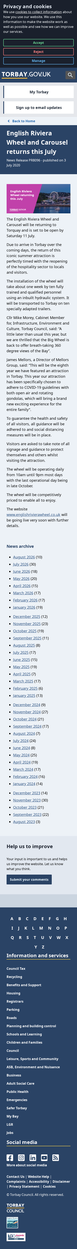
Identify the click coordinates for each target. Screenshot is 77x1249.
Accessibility (39, 1181)
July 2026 (21, 564)
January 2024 (24, 783)
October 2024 (25, 719)
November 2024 (27, 711)
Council (13, 1050)
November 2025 (27, 623)
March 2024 (23, 769)
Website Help (38, 1176)
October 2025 (25, 630)
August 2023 (24, 821)
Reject (38, 52)
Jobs (10, 1132)
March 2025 (23, 681)
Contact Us (15, 1176)
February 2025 (25, 688)
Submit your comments (29, 879)
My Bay (12, 1116)
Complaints (16, 1181)
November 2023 (27, 800)
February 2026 (25, 600)
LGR (10, 1124)
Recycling (14, 976)
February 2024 (25, 776)
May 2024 (21, 755)
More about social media (27, 1165)
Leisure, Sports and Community (32, 1059)
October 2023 (25, 807)
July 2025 (21, 652)
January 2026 (24, 607)
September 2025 (27, 638)
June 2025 (21, 659)
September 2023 (27, 814)
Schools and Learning (24, 1034)
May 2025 (21, 666)
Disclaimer (61, 1181)
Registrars (15, 1001)
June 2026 (21, 571)
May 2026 (21, 578)
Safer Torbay (17, 1108)
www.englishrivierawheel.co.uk (33, 514)
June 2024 (21, 747)
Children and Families (24, 1042)
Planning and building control (31, 1026)
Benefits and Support (24, 985)
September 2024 (27, 726)
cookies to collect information (38, 12)
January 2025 (24, 695)
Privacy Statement (24, 1186)
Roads (12, 1018)
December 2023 (26, 792)
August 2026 (24, 557)
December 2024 (26, 704)
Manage (42, 61)
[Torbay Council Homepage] (26, 75)
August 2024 (24, 733)
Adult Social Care (20, 1083)
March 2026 (23, 592)
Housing (13, 993)
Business (14, 1075)
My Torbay (39, 91)
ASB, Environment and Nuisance (33, 1067)
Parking (13, 1009)
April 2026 (22, 585)
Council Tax (16, 968)
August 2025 (24, 645)
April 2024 (22, 762)
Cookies (49, 1186)
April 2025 (22, 673)
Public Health (18, 1091)
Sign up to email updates (39, 107)
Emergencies (17, 1100)
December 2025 (26, 616)
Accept (38, 43)
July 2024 (21, 740)
